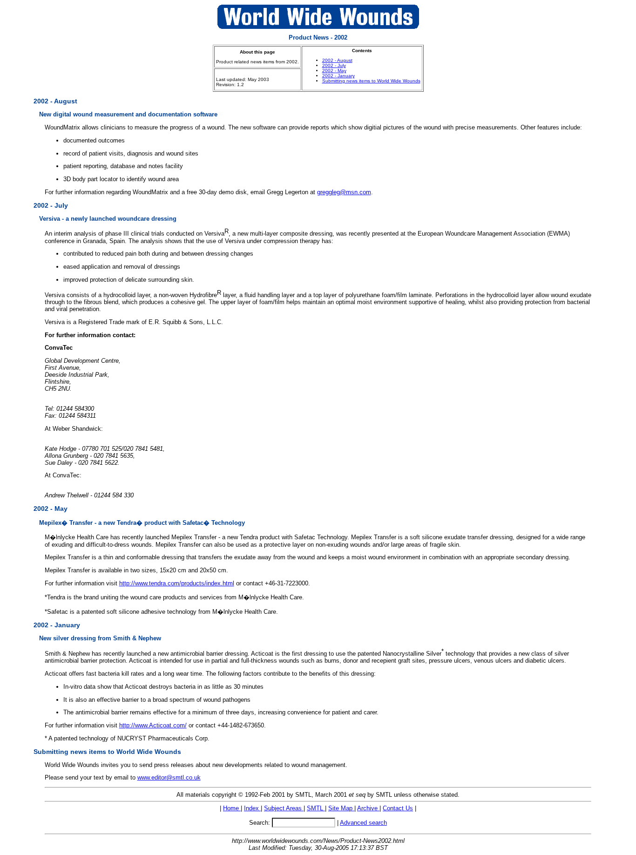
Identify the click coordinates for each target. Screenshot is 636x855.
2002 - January (338, 75)
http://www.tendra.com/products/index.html (176, 583)
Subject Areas (284, 808)
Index (252, 808)
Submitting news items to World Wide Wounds (371, 80)
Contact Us (398, 808)
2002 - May (334, 70)
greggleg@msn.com (344, 192)
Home (232, 808)
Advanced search (363, 822)
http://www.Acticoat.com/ (153, 725)
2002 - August (337, 60)
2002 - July (334, 65)
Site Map (341, 808)
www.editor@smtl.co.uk (169, 777)
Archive (368, 808)
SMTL (316, 808)
